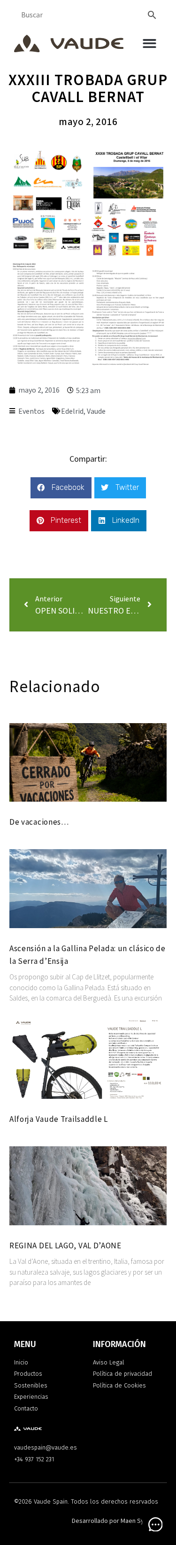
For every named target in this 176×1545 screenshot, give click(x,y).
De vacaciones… (39, 822)
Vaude (96, 411)
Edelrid (72, 411)
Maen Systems (141, 1521)
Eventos (31, 411)
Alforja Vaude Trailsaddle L (58, 1119)
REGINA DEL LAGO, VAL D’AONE (65, 1245)
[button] (150, 43)
